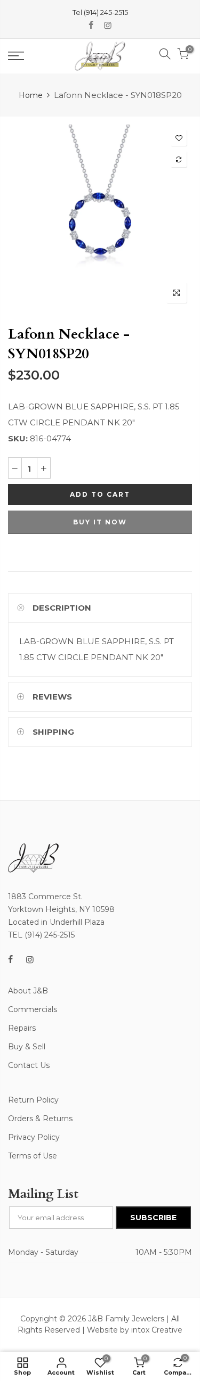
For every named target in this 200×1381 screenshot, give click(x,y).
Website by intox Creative (134, 1330)
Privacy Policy (34, 1137)
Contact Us (29, 1065)
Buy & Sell (26, 1046)
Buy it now (100, 522)
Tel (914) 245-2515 (100, 12)
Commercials (32, 1009)
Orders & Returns (40, 1118)
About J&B (28, 991)
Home (31, 95)
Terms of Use (32, 1156)
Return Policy (33, 1100)
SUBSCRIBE (153, 1217)
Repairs (22, 1028)
